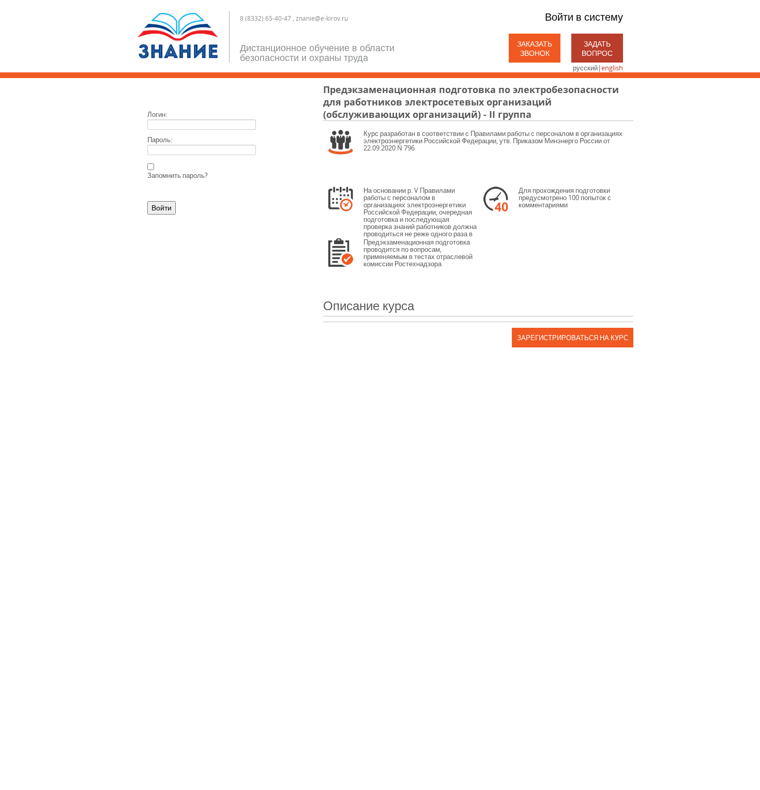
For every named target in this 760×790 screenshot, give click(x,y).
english (612, 67)
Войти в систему (584, 17)
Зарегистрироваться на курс (572, 337)
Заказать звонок (534, 48)
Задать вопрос (597, 48)
